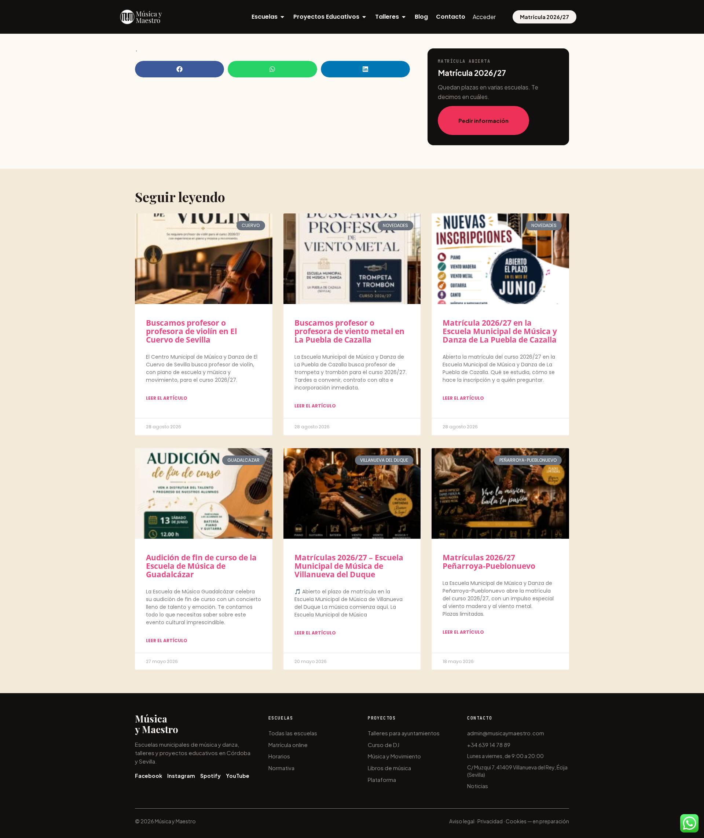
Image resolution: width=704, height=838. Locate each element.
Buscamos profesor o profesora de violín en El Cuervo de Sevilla (191, 331)
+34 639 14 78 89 (488, 744)
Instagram (181, 775)
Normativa (281, 767)
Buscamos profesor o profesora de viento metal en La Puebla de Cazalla (349, 331)
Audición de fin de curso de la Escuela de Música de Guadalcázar (201, 565)
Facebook (148, 775)
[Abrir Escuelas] (282, 16)
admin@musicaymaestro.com (505, 732)
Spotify (210, 775)
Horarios (279, 756)
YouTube (237, 775)
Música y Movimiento (394, 756)
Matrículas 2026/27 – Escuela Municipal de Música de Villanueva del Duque (348, 565)
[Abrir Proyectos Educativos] (364, 16)
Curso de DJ (383, 744)
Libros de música (389, 767)
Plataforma (382, 779)
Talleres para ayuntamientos (404, 732)
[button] (179, 69)
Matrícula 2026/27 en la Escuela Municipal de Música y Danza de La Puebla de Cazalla (500, 331)
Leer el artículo (166, 398)
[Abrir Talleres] (404, 16)
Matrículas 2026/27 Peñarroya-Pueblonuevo (489, 561)
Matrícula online (288, 744)
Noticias (477, 785)
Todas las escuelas (292, 732)
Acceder (484, 17)
